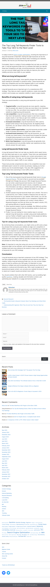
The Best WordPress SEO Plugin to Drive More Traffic (23, 405)
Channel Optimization (38, 522)
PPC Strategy (4, 532)
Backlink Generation (5, 522)
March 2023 (5, 443)
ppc (3, 504)
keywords (40, 526)
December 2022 (6, 450)
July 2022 (4, 461)
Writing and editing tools (13, 536)
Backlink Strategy (21, 522)
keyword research (31, 526)
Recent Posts (9, 284)
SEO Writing (24, 534)
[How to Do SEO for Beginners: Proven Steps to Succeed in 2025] (4, 393)
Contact (4, 558)
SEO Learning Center (7, 553)
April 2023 (4, 441)
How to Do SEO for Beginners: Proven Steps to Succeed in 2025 (24, 391)
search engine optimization (22, 55)
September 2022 (6, 456)
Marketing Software (19, 530)
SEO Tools (19, 534)
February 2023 (6, 445)
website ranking (5, 536)
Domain (4, 491)
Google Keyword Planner (21, 526)
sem (40, 532)
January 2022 (5, 472)
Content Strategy (6, 489)
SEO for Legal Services (12, 534)
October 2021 (5, 478)
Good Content (5, 526)
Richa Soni (12, 287)
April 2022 (4, 465)
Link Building (5, 497)
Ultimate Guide (6, 515)
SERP (28, 534)
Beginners (28, 522)
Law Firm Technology (12, 528)
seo (43, 532)
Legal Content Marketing (21, 528)
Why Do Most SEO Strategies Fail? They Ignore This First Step (24, 370)
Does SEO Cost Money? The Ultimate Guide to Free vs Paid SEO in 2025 (27, 380)
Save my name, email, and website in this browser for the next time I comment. (24, 344)
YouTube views (29, 536)
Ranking (4, 506)
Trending (4, 513)
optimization (37, 530)
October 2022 (5, 454)
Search (4, 356)
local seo (12, 530)
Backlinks (12, 522)
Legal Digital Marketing (29, 528)
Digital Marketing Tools (34, 524)
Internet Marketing (7, 493)
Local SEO (4, 500)
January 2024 (5, 432)
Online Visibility (30, 530)
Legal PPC (41, 528)
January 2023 (5, 447)
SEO (3, 511)
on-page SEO (25, 530)
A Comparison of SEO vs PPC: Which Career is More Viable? (23, 419)
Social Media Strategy (33, 534)
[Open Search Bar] (47, 11)
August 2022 (5, 458)
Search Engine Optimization (18, 532)
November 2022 (6, 452)
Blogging (33, 522)
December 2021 (6, 474)
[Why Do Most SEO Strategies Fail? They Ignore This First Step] (4, 372)
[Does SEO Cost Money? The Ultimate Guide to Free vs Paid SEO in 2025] (4, 382)
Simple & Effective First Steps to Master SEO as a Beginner (23, 386)
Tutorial (4, 551)
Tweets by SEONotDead (8, 565)
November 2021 (6, 476)
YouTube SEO (22, 536)
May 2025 (4, 430)
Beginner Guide (6, 549)
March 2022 (5, 467)
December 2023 (6, 434)
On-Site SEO (5, 502)
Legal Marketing (36, 528)
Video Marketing (41, 534)
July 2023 (4, 439)
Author (4, 284)
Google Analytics (12, 526)
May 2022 (4, 463)
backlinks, (9, 277)
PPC (42, 530)
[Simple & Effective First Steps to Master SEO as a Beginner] (4, 388)
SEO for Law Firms (5, 534)
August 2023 (5, 436)
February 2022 (6, 469)
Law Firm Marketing (5, 528)
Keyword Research (8, 299)
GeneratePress (33, 585)
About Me (4, 556)
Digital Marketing (13, 524)
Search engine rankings (34, 532)
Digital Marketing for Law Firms (22, 524)
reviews (4, 508)
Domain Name (42, 524)
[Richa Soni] (5, 292)
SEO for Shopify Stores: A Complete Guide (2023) (27, 416)
